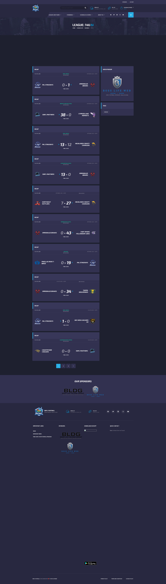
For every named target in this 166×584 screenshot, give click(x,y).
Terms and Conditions (116, 578)
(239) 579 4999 (115, 8)
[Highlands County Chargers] (93, 144)
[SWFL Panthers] (38, 114)
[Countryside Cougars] (37, 351)
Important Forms (37, 433)
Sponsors (124, 2)
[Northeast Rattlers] (37, 203)
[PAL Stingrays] (37, 84)
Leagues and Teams (54, 14)
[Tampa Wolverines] (92, 291)
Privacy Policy (104, 578)
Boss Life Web (53, 578)
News (34, 431)
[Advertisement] (83, 48)
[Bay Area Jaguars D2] (93, 321)
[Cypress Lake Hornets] (92, 114)
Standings (70, 14)
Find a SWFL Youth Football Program (42, 436)
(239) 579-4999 (96, 412)
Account (132, 2)
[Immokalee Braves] (93, 84)
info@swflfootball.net (99, 8)
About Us (100, 14)
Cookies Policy (129, 578)
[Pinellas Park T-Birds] (37, 262)
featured (106, 112)
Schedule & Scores (85, 14)
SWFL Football (35, 578)
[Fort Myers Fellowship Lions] (93, 232)
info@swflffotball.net (75, 412)
